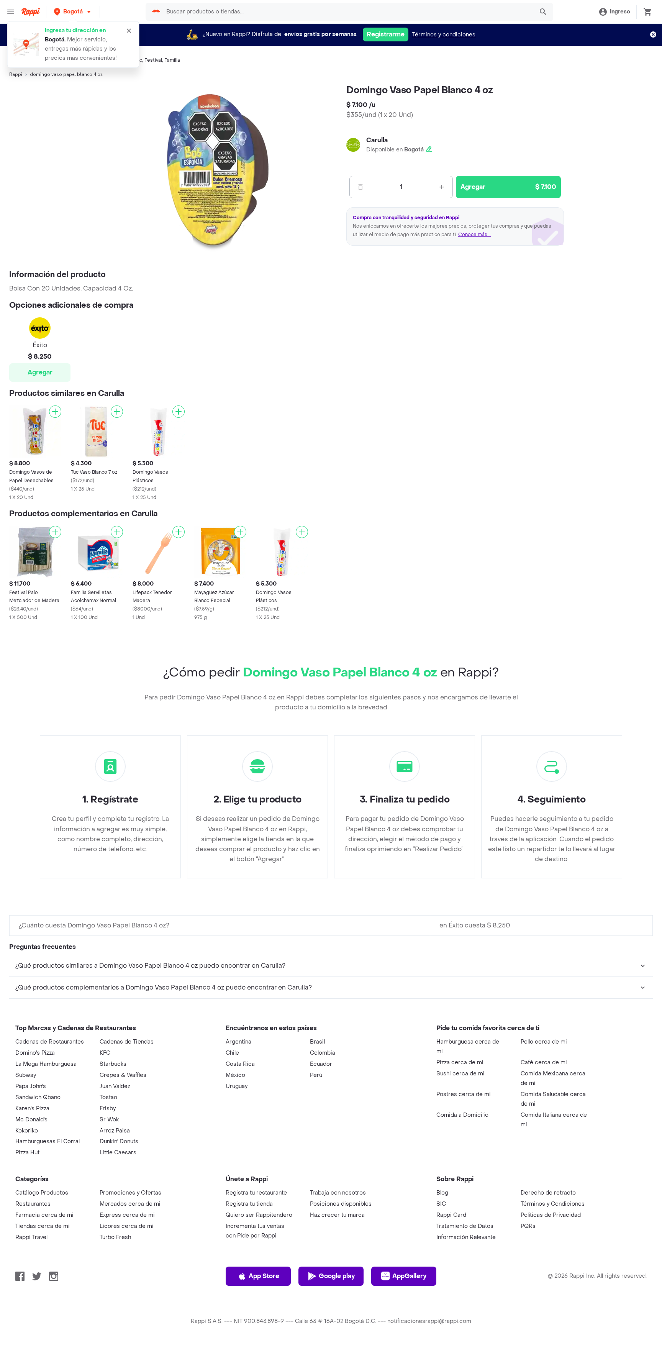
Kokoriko (26, 1130)
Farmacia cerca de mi (44, 1215)
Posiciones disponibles (341, 1204)
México (235, 1075)
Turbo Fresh (115, 1237)
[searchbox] (347, 12)
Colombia (322, 1053)
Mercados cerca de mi (130, 1204)
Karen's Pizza (32, 1108)
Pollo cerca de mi (544, 1041)
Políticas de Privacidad (551, 1215)
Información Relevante (466, 1237)
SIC (441, 1204)
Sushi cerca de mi (460, 1073)
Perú (316, 1075)
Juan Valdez (115, 1086)
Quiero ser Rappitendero (259, 1215)
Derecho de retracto (548, 1192)
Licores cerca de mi (127, 1226)
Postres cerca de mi (463, 1094)
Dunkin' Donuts (119, 1141)
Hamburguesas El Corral (47, 1141)
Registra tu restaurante (256, 1192)
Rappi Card (451, 1215)
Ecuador (321, 1064)
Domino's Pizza (35, 1053)
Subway (25, 1075)
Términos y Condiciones (553, 1204)
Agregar (40, 372)
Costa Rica (240, 1064)
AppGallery (409, 1276)
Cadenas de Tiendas (127, 1041)
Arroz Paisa (115, 1130)
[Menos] (360, 187)
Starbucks (113, 1064)
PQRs (528, 1226)
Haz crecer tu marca (337, 1215)
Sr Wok (109, 1119)
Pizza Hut (27, 1152)
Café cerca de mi (544, 1062)
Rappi (15, 74)
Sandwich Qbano (38, 1097)
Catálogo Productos (41, 1192)
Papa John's (30, 1086)
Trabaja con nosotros (338, 1192)
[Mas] (441, 187)
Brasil (317, 1041)
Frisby (108, 1108)
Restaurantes (33, 1204)
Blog (442, 1192)
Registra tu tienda (249, 1204)
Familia (172, 60)
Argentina (238, 1041)
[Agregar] (55, 411)
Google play (337, 1276)
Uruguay (236, 1086)
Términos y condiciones (443, 34)
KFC (105, 1053)
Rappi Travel (31, 1237)
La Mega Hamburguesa (46, 1064)
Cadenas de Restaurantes (49, 1041)
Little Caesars (118, 1152)
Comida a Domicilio (462, 1115)
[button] (72, 12)
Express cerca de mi (127, 1215)
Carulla (377, 140)
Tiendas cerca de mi (42, 1226)
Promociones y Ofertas (130, 1192)
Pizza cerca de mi (459, 1062)
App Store (264, 1276)
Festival (153, 60)
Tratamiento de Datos (464, 1226)
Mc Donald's (31, 1119)
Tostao (108, 1097)
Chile (232, 1053)
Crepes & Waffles (123, 1075)
